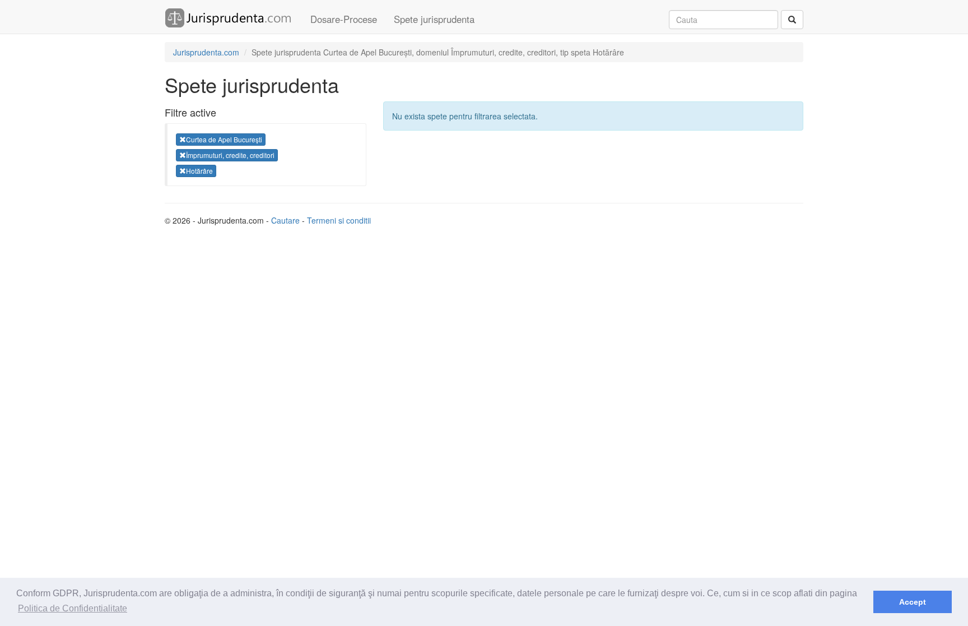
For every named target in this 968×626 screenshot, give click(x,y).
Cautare (285, 220)
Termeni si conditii (339, 220)
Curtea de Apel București (224, 139)
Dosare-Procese (343, 19)
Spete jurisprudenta (434, 19)
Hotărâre (199, 170)
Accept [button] (912, 601)
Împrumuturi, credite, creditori (230, 155)
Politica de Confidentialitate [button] (72, 608)
